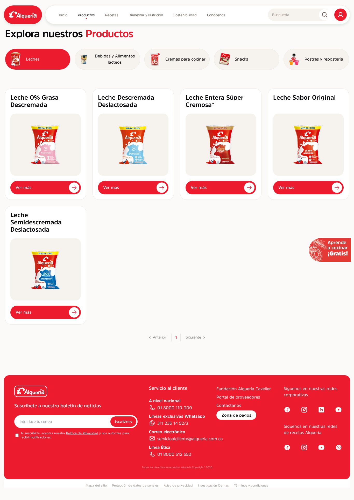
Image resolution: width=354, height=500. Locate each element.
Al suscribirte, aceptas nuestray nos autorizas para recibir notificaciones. (75, 435)
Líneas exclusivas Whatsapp (177, 416)
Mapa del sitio (96, 485)
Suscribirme (123, 421)
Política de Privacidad (82, 433)
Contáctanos (228, 405)
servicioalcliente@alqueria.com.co (190, 439)
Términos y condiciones (251, 485)
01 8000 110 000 (174, 408)
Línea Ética (159, 447)
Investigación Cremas (213, 485)
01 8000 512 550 (174, 454)
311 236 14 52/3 (172, 423)
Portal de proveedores (238, 397)
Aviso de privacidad (178, 485)
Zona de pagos (236, 415)
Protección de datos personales (135, 485)
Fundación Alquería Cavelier (243, 389)
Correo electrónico (167, 432)
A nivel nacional (164, 401)
